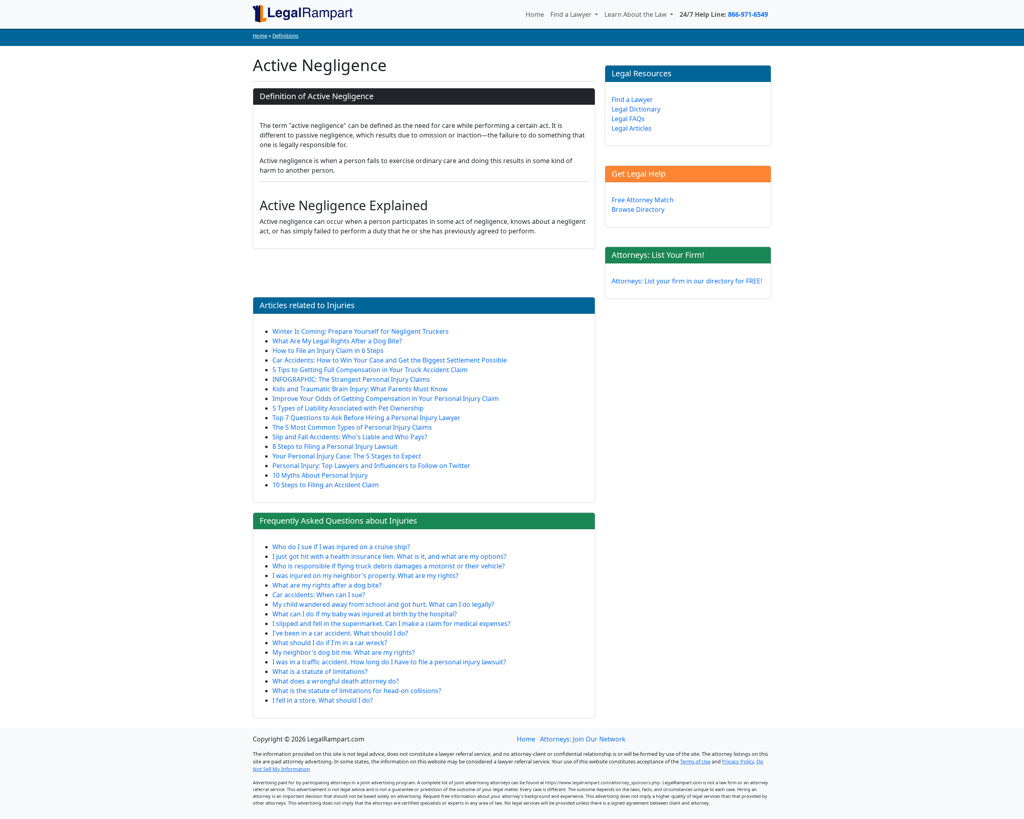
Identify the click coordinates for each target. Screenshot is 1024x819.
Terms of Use (695, 761)
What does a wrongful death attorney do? (335, 681)
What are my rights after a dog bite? (327, 585)
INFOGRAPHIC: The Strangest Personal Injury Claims (351, 379)
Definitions (285, 35)
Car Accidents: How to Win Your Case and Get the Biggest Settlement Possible (389, 360)
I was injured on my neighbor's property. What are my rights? (365, 575)
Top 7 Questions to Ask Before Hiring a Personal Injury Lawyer (366, 417)
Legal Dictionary (636, 109)
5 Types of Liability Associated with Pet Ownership (348, 408)
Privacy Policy (738, 761)
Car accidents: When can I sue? (318, 594)
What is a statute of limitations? (320, 671)
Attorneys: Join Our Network (583, 739)
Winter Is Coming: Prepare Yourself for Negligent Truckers (360, 331)
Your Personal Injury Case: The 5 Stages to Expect (346, 456)
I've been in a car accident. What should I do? (340, 633)
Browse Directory (638, 209)
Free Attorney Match (643, 199)
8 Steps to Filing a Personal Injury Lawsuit (335, 446)
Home (535, 14)
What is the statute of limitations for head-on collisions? (356, 690)
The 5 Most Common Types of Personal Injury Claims (352, 427)
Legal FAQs (628, 118)
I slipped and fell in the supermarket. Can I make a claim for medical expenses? (391, 623)
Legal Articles (632, 128)
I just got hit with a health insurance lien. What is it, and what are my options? (389, 556)
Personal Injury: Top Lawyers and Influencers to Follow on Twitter (371, 465)
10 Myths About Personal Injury (320, 475)
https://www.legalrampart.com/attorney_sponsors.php (602, 782)
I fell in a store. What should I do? (322, 700)
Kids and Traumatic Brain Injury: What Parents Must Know (360, 389)
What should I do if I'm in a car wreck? (329, 642)
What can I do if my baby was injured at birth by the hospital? (364, 614)
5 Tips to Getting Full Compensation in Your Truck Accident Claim (370, 369)
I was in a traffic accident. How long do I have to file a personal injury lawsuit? (389, 662)
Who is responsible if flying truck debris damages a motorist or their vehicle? (388, 566)
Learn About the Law (636, 14)
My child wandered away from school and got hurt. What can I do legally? (383, 604)
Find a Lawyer (571, 14)
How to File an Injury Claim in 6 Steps (328, 350)
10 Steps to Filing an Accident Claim (325, 484)
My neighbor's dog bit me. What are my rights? (343, 652)
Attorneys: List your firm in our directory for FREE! (687, 281)
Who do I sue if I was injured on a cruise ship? (341, 546)
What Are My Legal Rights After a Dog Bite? (337, 341)
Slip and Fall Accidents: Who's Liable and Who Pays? (349, 436)
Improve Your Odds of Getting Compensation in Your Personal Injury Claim (385, 398)
